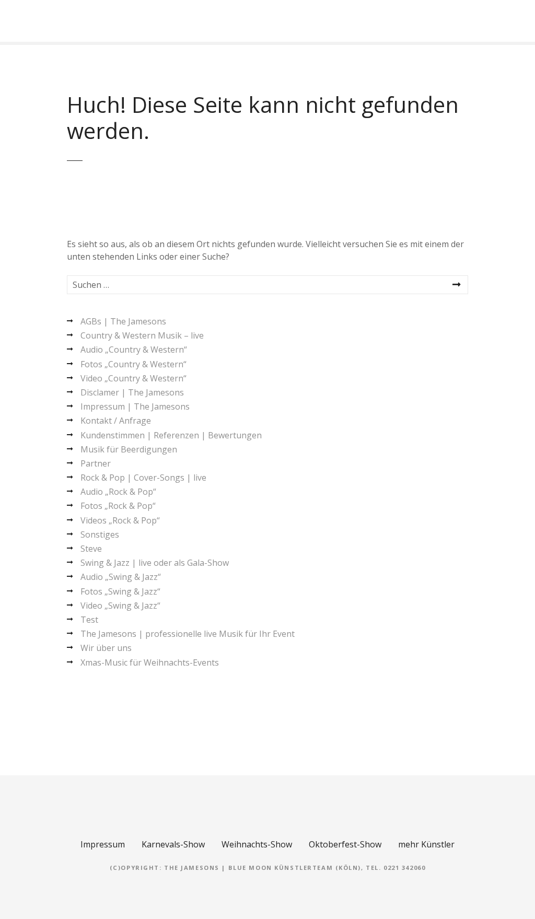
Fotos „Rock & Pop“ (118, 505)
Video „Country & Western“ (133, 378)
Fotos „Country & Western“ (133, 364)
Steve (91, 548)
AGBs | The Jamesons (123, 321)
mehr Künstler (426, 844)
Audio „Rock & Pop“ (118, 491)
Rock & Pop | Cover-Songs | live (143, 477)
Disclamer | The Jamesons (132, 392)
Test (89, 619)
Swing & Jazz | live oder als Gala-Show (154, 562)
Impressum (102, 844)
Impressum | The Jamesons (135, 406)
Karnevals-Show (173, 844)
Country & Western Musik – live (142, 335)
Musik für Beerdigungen (128, 449)
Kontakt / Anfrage (115, 420)
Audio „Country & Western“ (133, 349)
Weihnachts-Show (257, 844)
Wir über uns (106, 648)
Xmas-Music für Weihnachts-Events (149, 662)
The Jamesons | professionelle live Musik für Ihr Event (187, 633)
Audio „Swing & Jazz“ (120, 577)
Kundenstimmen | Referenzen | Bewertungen (171, 435)
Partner (95, 463)
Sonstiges (99, 534)
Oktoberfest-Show (345, 844)
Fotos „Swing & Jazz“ (120, 591)
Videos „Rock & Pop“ (120, 520)
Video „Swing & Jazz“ (120, 605)
